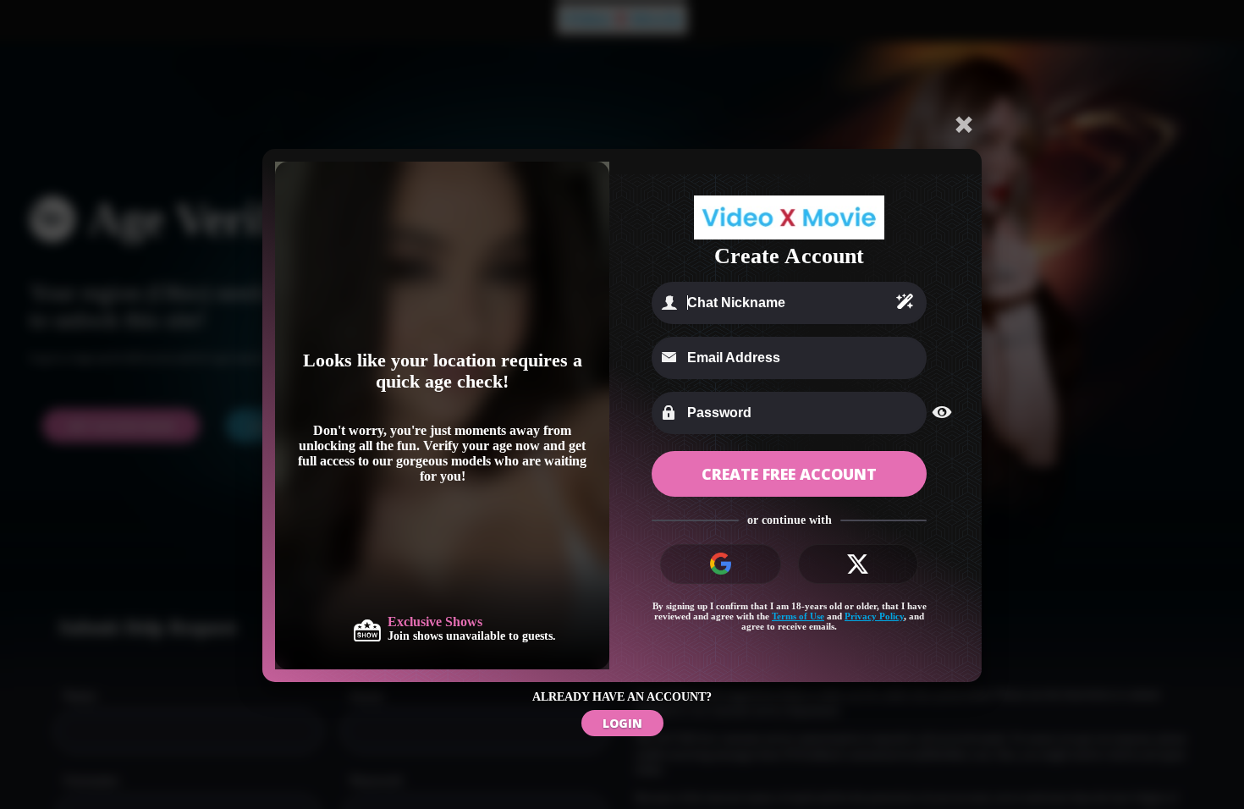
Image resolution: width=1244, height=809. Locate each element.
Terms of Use (798, 616)
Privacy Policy (874, 616)
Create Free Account (789, 474)
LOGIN (622, 723)
